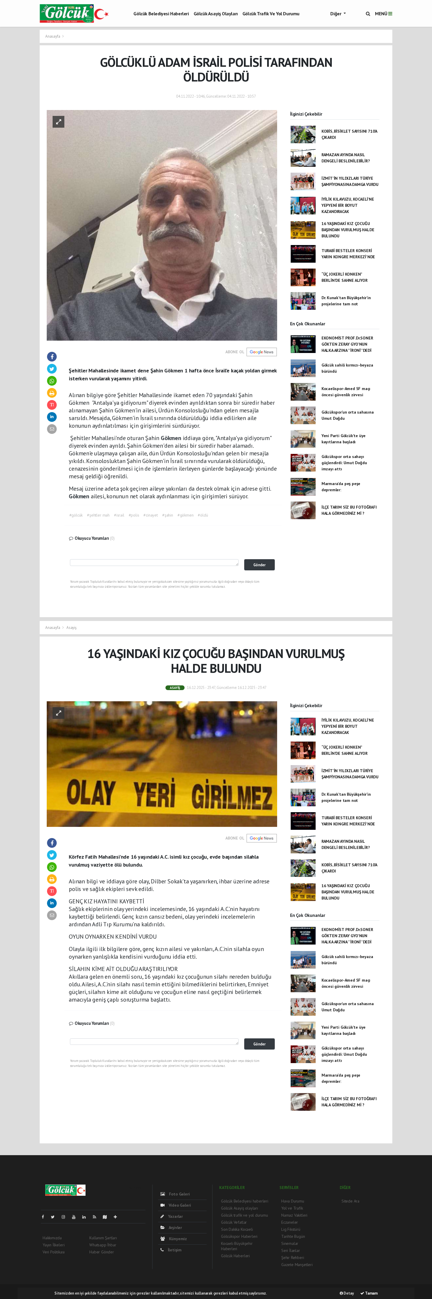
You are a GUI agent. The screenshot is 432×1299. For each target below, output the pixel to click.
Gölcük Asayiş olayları (216, 13)
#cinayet (150, 515)
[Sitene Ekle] (118, 1217)
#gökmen (186, 515)
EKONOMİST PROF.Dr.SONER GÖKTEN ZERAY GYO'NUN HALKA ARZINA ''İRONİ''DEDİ (347, 344)
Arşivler (175, 1227)
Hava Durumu (292, 1201)
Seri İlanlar (290, 1250)
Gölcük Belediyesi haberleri (161, 13)
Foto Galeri (179, 1194)
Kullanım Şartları (103, 1237)
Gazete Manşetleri (297, 1264)
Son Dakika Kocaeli (237, 1229)
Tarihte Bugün (293, 1236)
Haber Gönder (101, 1252)
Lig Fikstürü (290, 1229)
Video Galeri (179, 1205)
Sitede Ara (350, 1201)
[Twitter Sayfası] (55, 1217)
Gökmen (172, 438)
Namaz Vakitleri (294, 1215)
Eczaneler (289, 1222)
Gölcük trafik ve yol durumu (270, 13)
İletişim (174, 1250)
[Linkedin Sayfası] (86, 1217)
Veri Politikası (54, 1252)
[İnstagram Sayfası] (66, 1217)
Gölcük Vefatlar (234, 1222)
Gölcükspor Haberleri (239, 1236)
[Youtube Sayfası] (76, 1217)
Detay (348, 1293)
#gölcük (76, 515)
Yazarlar (175, 1216)
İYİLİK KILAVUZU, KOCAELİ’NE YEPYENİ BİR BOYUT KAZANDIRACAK (348, 205)
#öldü (203, 515)
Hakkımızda (52, 1237)
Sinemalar (289, 1243)
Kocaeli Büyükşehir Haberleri (237, 1246)
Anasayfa (53, 36)
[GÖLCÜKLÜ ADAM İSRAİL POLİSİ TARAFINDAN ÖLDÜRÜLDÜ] (162, 224)
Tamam (371, 1293)
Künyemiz (177, 1238)
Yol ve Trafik (292, 1208)
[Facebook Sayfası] (45, 1217)
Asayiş (71, 627)
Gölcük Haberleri (235, 1255)
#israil (119, 515)
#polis (134, 515)
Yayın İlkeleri (53, 1245)
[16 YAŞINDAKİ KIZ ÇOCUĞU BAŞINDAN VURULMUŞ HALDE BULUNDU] (162, 763)
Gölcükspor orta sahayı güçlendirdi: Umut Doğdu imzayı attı (344, 463)
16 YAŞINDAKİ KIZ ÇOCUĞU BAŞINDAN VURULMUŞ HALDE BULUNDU (348, 230)
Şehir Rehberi (292, 1257)
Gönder (259, 564)
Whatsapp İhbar (102, 1245)
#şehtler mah (98, 515)
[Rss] (97, 1217)
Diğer (336, 13)
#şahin (167, 515)
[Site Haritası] (107, 1217)
